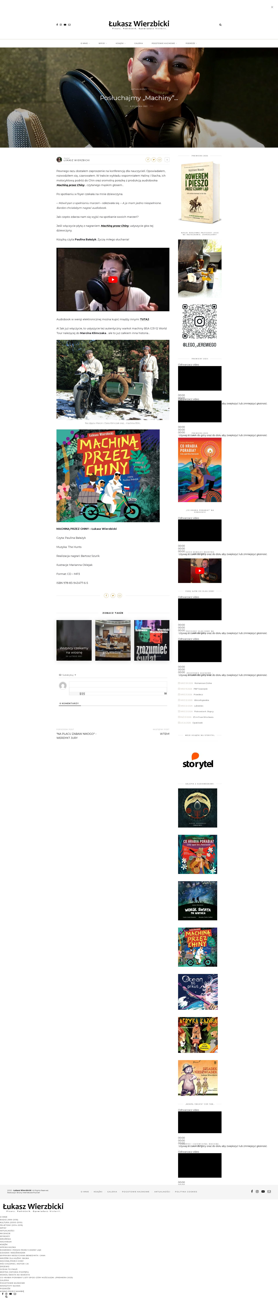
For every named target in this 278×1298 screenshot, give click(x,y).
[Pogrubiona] (69, 693)
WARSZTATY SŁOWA (10, 1286)
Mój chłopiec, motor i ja (14, 1264)
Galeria (139, 43)
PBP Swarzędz (200, 689)
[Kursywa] (70, 693)
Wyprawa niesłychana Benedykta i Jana (22, 1255)
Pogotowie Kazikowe (163, 43)
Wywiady (5, 1236)
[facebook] (57, 24)
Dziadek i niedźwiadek (12, 1253)
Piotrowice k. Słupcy (204, 711)
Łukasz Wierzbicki (77, 160)
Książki (120, 43)
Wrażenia (5, 1239)
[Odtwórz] (178, 393)
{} (80, 694)
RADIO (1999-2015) (9, 1220)
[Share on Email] (159, 159)
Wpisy (102, 43)
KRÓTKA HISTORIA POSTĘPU (14, 1272)
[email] (69, 24)
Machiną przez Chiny (70, 185)
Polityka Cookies (186, 1192)
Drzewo (4, 1266)
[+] (83, 694)
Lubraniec (198, 706)
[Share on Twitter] (153, 159)
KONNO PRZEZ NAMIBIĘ (12, 1291)
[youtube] (65, 24)
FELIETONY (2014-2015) (11, 1225)
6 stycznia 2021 (139, 106)
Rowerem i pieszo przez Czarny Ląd (20, 1250)
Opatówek (197, 723)
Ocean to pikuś (8, 1269)
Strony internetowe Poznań (28, 1192)
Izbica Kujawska (201, 700)
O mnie (84, 43)
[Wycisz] (178, 557)
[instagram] (61, 24)
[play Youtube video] (112, 279)
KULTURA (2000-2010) (11, 1222)
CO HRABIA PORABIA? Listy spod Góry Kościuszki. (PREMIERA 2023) (36, 1277)
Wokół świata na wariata (15, 1275)
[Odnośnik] (78, 693)
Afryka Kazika (8, 1247)
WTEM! (164, 733)
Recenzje (5, 1233)
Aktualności (139, 89)
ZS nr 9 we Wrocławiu (203, 717)
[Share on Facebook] (148, 159)
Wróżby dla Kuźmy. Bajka (14, 1258)
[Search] (220, 24)
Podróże (190, 43)
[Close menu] (272, 7)
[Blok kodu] (77, 693)
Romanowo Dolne (203, 683)
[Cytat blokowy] (76, 693)
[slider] (223, 403)
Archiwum (6, 1242)
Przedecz (198, 694)
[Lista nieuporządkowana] (75, 693)
